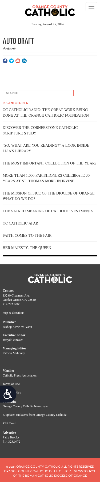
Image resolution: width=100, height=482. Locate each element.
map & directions (13, 312)
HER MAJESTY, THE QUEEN (27, 247)
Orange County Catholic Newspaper (26, 406)
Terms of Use (11, 384)
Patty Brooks (11, 437)
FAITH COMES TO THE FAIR (27, 235)
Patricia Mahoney (14, 353)
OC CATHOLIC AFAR (20, 223)
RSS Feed (9, 423)
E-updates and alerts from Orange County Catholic (34, 414)
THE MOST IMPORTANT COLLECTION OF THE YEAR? (49, 163)
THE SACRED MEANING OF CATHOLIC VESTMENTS (48, 210)
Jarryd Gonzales (13, 339)
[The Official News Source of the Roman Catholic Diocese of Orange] (50, 9)
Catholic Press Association (20, 375)
